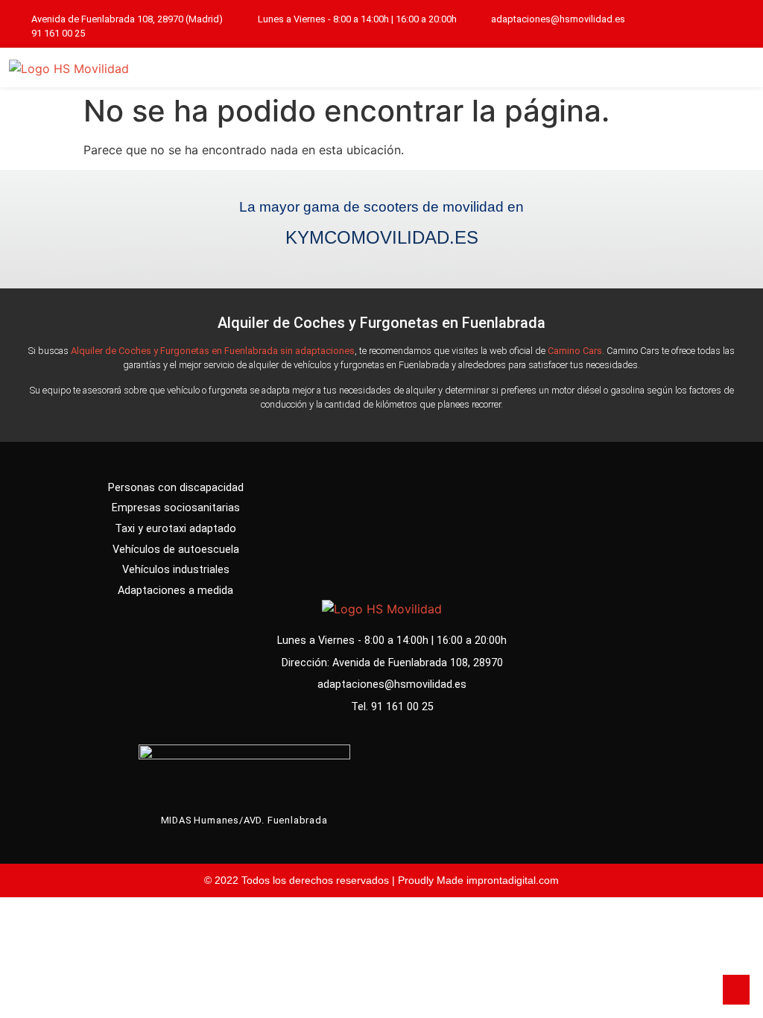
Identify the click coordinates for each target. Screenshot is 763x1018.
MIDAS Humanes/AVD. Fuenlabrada (244, 820)
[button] (734, 67)
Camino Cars (575, 350)
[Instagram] (741, 26)
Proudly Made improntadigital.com (478, 880)
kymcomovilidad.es (381, 237)
